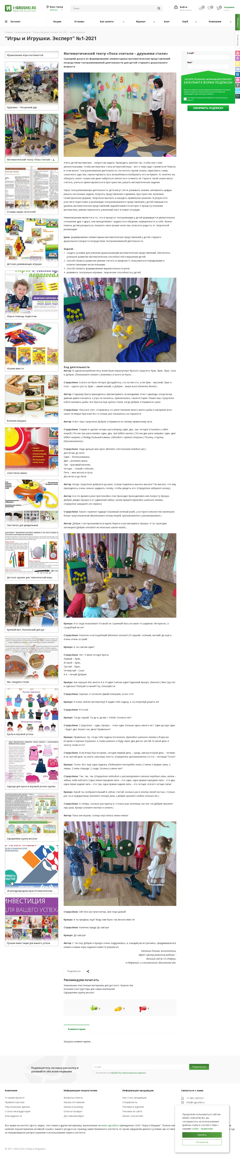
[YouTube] (237, 53)
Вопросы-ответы (73, 1097)
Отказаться (202, 1142)
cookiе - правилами (202, 1128)
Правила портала (14, 1102)
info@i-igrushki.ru (195, 1102)
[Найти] (159, 8)
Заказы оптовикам (74, 1102)
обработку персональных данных (128, 1072)
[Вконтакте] (237, 69)
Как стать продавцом (134, 1097)
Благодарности (13, 1115)
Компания (11, 1090)
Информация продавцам (138, 1090)
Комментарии (76, 1029)
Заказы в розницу (73, 1106)
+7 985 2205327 (195, 1098)
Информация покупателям (80, 1090)
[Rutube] (237, 58)
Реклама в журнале (133, 1106)
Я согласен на (121, 1072)
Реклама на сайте (132, 1111)
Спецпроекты (129, 1102)
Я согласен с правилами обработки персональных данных (207, 99)
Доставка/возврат (74, 1115)
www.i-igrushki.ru (110, 1125)
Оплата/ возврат (73, 1111)
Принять (202, 1134)
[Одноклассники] (237, 63)
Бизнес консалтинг (132, 1115)
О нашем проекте (14, 1097)
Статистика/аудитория (17, 1111)
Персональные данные (17, 1106)
